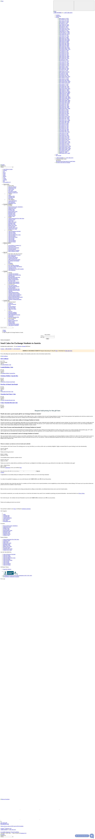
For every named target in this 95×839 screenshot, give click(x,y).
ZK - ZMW (67, 153)
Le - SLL (67, 127)
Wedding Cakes (11, 216)
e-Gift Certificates (12, 287)
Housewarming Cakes (12, 211)
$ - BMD (67, 41)
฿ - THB (67, 129)
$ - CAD (67, 19)
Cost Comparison (11, 270)
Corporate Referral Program (14, 290)
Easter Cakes (11, 220)
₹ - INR (66, 70)
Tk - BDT (67, 38)
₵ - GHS (67, 63)
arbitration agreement (26, 508)
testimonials (7, 467)
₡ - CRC (67, 55)
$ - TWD (67, 135)
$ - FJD (66, 59)
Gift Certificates (11, 202)
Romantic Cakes (11, 213)
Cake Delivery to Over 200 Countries (16, 268)
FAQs (9, 305)
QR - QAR (67, 116)
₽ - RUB (67, 21)
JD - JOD (67, 75)
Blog (9, 261)
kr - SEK (67, 123)
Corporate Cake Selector (13, 273)
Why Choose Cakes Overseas (14, 255)
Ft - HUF (67, 68)
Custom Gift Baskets (12, 200)
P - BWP (67, 45)
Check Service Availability (13, 247)
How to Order (11, 319)
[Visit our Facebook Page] (69, 809)
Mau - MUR (67, 98)
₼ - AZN (67, 36)
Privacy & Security (12, 304)
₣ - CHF (67, 50)
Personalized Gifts (12, 203)
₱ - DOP (67, 57)
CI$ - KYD (67, 82)
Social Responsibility (12, 313)
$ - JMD (66, 74)
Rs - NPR (67, 107)
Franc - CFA (67, 49)
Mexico (4, 176)
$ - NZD (67, 28)
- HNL (66, 67)
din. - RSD (67, 119)
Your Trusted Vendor (12, 285)
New (2, 390)
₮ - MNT (67, 94)
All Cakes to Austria (12, 191)
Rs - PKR (67, 113)
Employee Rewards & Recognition (15, 297)
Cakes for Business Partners (14, 295)
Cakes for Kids (11, 238)
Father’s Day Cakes (12, 222)
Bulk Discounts (11, 276)
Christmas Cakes (11, 219)
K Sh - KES (67, 76)
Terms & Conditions (12, 312)
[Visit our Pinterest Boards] (10, 819)
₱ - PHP (66, 112)
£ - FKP (67, 60)
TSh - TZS (67, 136)
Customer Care (6, 300)
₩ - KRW (67, 80)
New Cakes (10, 190)
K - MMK (67, 93)
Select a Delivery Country (13, 251)
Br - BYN (67, 46)
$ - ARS (67, 35)
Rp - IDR (66, 69)
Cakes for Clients (11, 232)
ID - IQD (67, 71)
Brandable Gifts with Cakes (14, 288)
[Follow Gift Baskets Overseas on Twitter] (49, 809)
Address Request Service (13, 292)
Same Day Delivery (12, 186)
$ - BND (67, 42)
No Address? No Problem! (13, 260)
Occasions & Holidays (8, 204)
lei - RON (67, 117)
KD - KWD (67, 81)
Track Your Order (11, 307)
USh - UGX (67, 139)
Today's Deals (11, 189)
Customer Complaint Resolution (14, 299)
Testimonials (10, 315)
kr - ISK (66, 73)
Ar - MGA (67, 91)
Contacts (2, 472)
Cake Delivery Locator (7, 169)
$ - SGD (67, 124)
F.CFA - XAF (68, 146)
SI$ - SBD (67, 121)
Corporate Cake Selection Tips (14, 275)
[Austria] (3, 164)
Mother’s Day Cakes (12, 225)
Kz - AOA (67, 33)
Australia (5, 179)
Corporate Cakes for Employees (14, 294)
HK (4, 180)
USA (4, 177)
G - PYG (67, 115)
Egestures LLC (23, 833)
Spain (4, 174)
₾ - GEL (67, 62)
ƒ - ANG (68, 32)
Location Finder (11, 322)
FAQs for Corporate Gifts (13, 317)
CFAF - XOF (68, 148)
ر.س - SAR (67, 120)
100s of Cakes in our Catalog (14, 259)
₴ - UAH (67, 138)
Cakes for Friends (12, 235)
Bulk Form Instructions (13, 278)
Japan (4, 175)
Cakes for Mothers (12, 240)
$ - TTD (66, 134)
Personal (24, 346)
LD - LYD (67, 87)
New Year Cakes (11, 226)
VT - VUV (67, 145)
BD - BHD (67, 40)
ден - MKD (67, 92)
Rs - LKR (67, 86)
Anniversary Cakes (12, 208)
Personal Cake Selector (13, 257)
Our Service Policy (12, 246)
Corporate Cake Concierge (13, 281)
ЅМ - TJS (66, 130)
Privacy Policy (82, 493)
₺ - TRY (67, 133)
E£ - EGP (67, 58)
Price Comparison (12, 256)
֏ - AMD (67, 31)
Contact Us (10, 303)
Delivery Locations (7, 243)
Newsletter (10, 263)
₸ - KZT (67, 84)
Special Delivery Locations (13, 250)
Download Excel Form (61, 161)
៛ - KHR (67, 79)
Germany (5, 170)
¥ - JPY (66, 26)
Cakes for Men (11, 239)
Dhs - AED (67, 29)
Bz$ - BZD (67, 48)
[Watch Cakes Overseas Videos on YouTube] (30, 809)
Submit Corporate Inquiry (13, 279)
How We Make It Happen (13, 265)
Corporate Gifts (11, 197)
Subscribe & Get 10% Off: (6, 471)
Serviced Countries (12, 248)
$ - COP (67, 53)
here (56, 350)
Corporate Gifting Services (13, 286)
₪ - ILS (66, 23)
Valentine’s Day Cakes (13, 227)
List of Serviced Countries (13, 324)
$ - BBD (67, 37)
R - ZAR (67, 150)
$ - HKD (67, 25)
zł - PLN (66, 114)
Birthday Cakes (11, 209)
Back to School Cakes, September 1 (15, 206)
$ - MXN (67, 99)
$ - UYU (67, 140)
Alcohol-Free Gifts (12, 188)
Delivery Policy (11, 321)
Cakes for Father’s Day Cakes (14, 234)
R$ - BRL (67, 44)
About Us (10, 311)
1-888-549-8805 (57, 12)
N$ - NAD (67, 102)
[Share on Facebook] (5, 799)
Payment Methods (12, 306)
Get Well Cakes (11, 210)
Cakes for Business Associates (14, 231)
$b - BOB (67, 43)
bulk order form (68, 350)
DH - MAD (67, 88)
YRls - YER (67, 149)
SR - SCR (67, 122)
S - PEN (66, 109)
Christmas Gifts (11, 196)
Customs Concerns (12, 267)
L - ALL (66, 30)
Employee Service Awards (13, 298)
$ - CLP (66, 51)
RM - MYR (67, 100)
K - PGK (67, 110)
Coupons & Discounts (12, 258)
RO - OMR (67, 108)
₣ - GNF (67, 64)
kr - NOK (67, 106)
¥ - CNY (67, 52)
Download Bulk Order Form (14, 277)
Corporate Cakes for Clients (14, 293)
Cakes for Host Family (13, 237)
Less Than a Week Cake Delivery (15, 266)
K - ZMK (65, 152)
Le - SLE (67, 126)
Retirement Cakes (12, 212)
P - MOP (67, 95)
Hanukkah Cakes (11, 223)
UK (4, 171)
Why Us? (5, 252)
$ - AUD (67, 24)
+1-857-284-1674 (67, 12)
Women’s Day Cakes (12, 229)
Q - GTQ (67, 65)
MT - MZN (67, 101)
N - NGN (67, 103)
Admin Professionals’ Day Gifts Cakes (16, 218)
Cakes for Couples (12, 233)
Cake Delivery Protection (13, 325)
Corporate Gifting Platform (13, 283)
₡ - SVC (67, 128)
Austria (4, 178)
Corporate (5, 271)
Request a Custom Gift (13, 192)
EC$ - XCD (67, 147)
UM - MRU (67, 96)
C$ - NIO (66, 105)
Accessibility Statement (5, 832)
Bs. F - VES (67, 142)
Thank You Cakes (12, 215)
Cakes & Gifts (6, 184)
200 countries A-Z (7, 182)
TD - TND (67, 132)
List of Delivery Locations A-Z (14, 245)
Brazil (4, 172)
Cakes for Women (12, 241)
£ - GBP (67, 22)
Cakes (9, 195)
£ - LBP (66, 85)
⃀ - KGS (67, 77)
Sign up (38, 471)
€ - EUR (67, 18)
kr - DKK (67, 56)
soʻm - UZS (67, 141)
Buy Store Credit (11, 280)
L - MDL (67, 89)
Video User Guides (12, 308)
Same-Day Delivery (7, 569)
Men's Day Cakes (12, 224)
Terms (14, 508)
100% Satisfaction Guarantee (14, 314)
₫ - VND (67, 143)
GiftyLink (10, 291)
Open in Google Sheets (70, 161)
